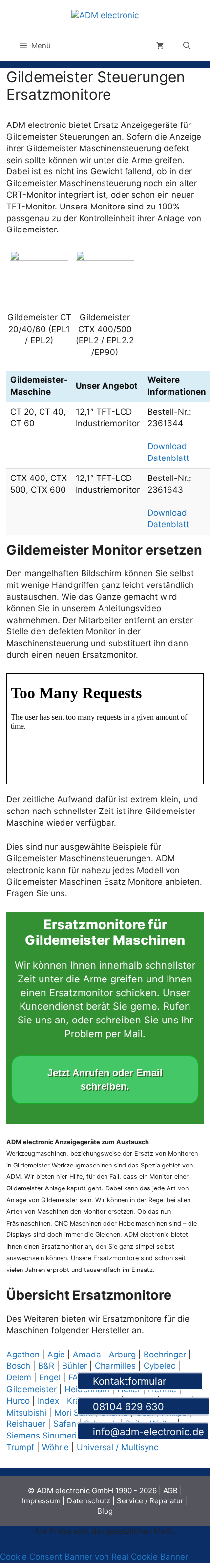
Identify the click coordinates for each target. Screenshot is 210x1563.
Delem (18, 1377)
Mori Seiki (73, 1412)
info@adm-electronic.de (147, 1432)
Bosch (18, 1366)
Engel (50, 1377)
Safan (64, 1424)
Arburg (122, 1354)
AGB (170, 1490)
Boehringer (165, 1354)
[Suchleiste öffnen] (186, 46)
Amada (87, 1354)
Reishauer (25, 1424)
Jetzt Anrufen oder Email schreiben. (105, 1079)
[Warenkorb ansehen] (160, 46)
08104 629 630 (147, 1407)
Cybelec (159, 1366)
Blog (105, 1511)
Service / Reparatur (150, 1500)
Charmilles (115, 1366)
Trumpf (20, 1447)
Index (48, 1401)
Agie (56, 1354)
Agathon (23, 1354)
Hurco (18, 1401)
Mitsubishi (26, 1412)
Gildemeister (31, 1389)
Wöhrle (55, 1447)
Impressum (41, 1500)
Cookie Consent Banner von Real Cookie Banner (94, 1557)
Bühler (74, 1366)
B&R (46, 1366)
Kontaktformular (144, 1381)
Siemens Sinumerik (43, 1435)
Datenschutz (88, 1500)
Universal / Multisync (117, 1447)
